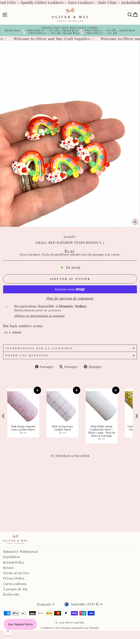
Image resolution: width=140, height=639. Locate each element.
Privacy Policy (14, 578)
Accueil (69, 237)
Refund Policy (14, 562)
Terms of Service (16, 573)
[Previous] (3, 416)
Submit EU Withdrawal (20, 551)
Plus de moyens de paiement (70, 298)
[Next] (136, 416)
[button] (18, 390)
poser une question (27, 355)
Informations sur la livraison (39, 348)
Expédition (11, 557)
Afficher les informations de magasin (39, 315)
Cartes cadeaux (15, 584)
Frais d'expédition (55, 254)
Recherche (11, 594)
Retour (8, 568)
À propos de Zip (15, 589)
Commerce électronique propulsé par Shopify (70, 627)
